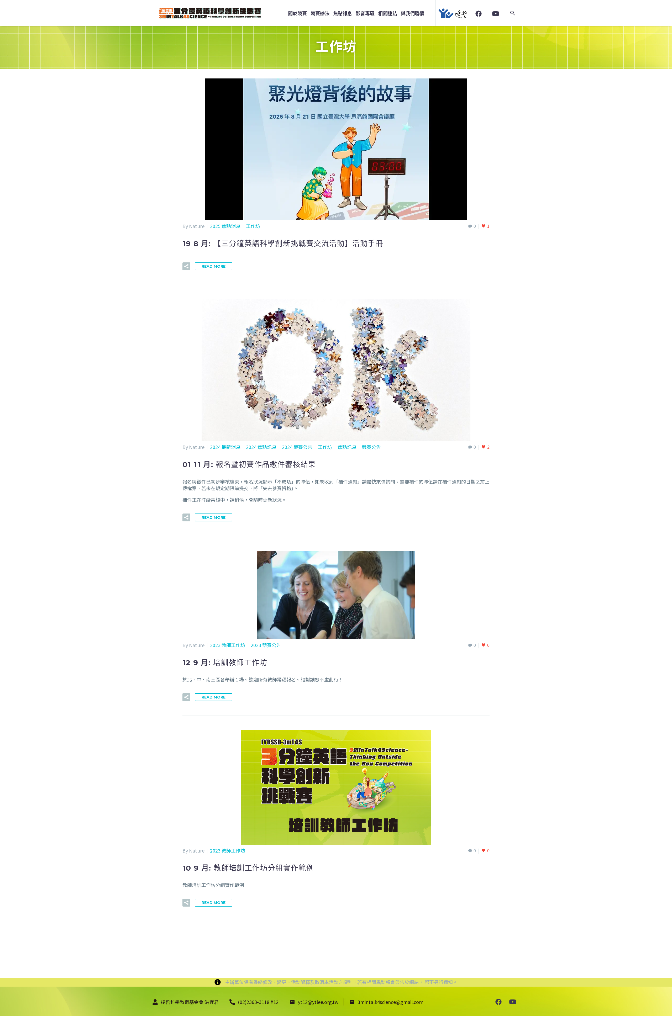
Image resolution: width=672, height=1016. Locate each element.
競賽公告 (371, 446)
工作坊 (253, 226)
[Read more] (498, 1001)
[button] (513, 13)
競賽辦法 (320, 13)
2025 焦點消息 (225, 226)
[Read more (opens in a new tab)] (478, 13)
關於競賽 (297, 13)
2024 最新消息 (225, 446)
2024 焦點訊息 (261, 446)
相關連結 (387, 13)
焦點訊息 (342, 13)
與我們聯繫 (412, 13)
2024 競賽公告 (297, 446)
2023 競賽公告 (266, 645)
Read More (213, 266)
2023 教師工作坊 (227, 645)
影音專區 (365, 13)
